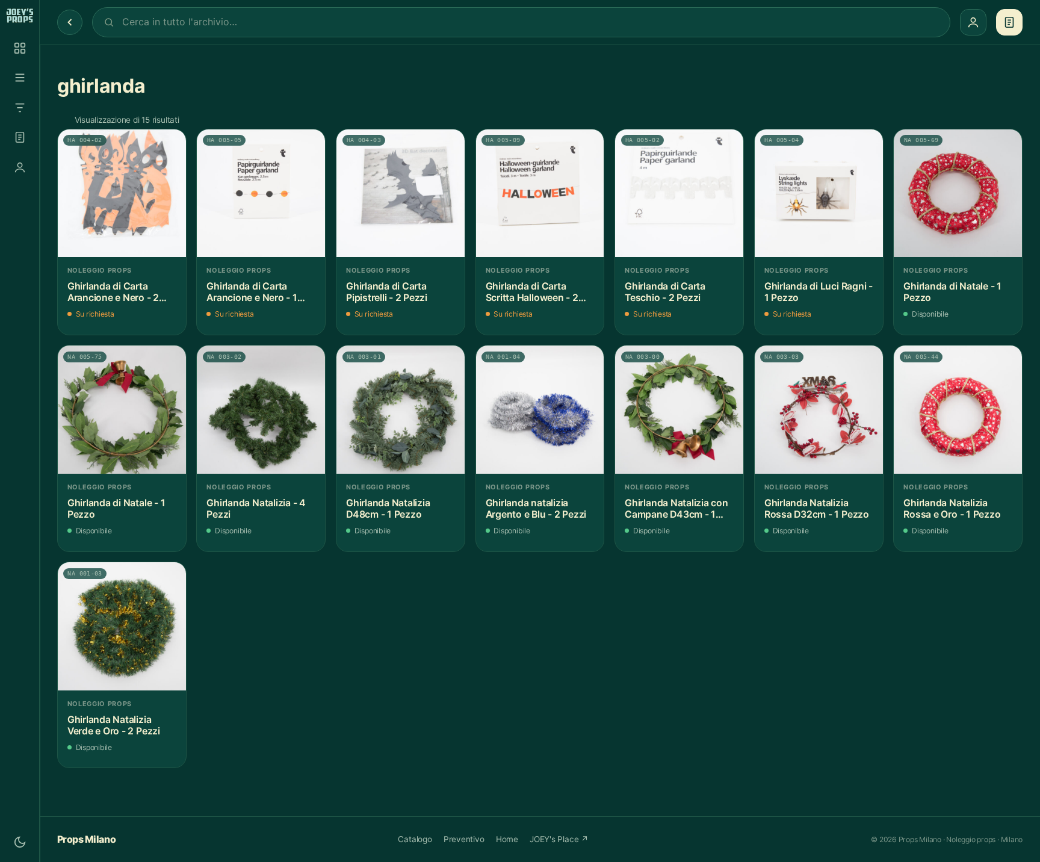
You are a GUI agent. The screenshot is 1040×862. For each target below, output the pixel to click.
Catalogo (415, 839)
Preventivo (464, 839)
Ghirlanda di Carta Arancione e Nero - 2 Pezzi (113, 292)
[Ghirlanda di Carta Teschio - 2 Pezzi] (679, 193)
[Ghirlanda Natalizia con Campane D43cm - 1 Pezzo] (679, 410)
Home (507, 839)
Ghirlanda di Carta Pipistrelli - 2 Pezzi (386, 292)
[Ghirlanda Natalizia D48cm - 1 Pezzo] (400, 410)
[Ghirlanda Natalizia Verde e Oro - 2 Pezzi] (122, 626)
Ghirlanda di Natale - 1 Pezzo (952, 292)
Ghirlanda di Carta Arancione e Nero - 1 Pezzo (251, 292)
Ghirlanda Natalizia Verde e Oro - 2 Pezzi (113, 725)
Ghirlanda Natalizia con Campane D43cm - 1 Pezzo (676, 509)
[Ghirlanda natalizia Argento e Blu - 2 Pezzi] (540, 410)
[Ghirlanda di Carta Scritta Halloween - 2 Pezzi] (540, 193)
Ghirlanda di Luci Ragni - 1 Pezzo (818, 292)
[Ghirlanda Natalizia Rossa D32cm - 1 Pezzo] (819, 410)
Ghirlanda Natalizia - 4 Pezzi (256, 509)
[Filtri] (20, 108)
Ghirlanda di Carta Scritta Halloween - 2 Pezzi (532, 292)
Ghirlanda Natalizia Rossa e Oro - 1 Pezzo (951, 509)
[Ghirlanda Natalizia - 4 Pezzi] (261, 410)
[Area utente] (20, 167)
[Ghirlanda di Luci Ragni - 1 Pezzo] (819, 193)
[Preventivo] (20, 137)
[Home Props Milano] (19, 16)
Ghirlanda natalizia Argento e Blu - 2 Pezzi (536, 509)
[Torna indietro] (69, 22)
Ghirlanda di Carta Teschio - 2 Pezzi (665, 292)
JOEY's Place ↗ (559, 839)
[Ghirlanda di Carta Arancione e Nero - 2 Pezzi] (122, 193)
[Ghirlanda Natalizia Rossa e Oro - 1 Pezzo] (958, 410)
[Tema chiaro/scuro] (20, 842)
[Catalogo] (20, 48)
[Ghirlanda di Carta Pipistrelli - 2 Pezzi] (400, 193)
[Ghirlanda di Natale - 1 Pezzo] (958, 193)
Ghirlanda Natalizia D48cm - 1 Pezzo (388, 509)
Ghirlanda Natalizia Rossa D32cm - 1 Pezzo (816, 509)
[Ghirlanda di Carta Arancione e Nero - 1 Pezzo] (261, 193)
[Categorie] (20, 77)
